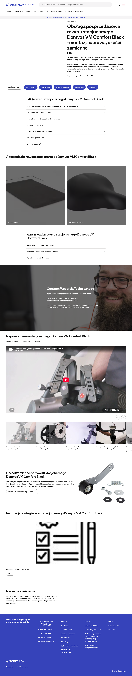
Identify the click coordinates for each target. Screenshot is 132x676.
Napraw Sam (79, 87)
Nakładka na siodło (76, 222)
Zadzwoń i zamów (68, 634)
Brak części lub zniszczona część (39, 113)
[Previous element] (117, 417)
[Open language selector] (123, 4)
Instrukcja (92, 87)
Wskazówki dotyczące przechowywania (42, 252)
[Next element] (123, 417)
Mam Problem (30, 87)
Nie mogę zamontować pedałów (39, 131)
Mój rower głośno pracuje (36, 138)
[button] (21, 437)
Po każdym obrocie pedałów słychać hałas (43, 119)
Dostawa (64, 626)
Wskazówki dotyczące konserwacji (40, 245)
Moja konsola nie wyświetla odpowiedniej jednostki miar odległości (52, 106)
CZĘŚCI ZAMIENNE (44, 633)
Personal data (113, 626)
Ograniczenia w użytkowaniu (37, 258)
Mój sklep (65, 642)
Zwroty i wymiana (68, 630)
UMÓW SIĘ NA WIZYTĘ (46, 641)
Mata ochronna (13, 222)
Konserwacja (45, 87)
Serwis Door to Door (62, 87)
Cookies (111, 630)
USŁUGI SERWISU (44, 637)
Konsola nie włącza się (35, 125)
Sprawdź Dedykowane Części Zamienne (22, 492)
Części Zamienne (14, 87)
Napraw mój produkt (45, 629)
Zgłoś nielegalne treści (69, 646)
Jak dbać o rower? (33, 144)
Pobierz (10, 574)
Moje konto (65, 638)
